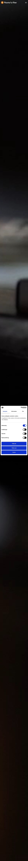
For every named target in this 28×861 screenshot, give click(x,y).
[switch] (25, 430)
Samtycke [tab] (5, 411)
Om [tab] (23, 411)
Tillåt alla (14, 443)
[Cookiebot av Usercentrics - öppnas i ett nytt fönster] (21, 407)
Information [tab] (14, 411)
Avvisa (14, 452)
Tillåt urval (14, 448)
